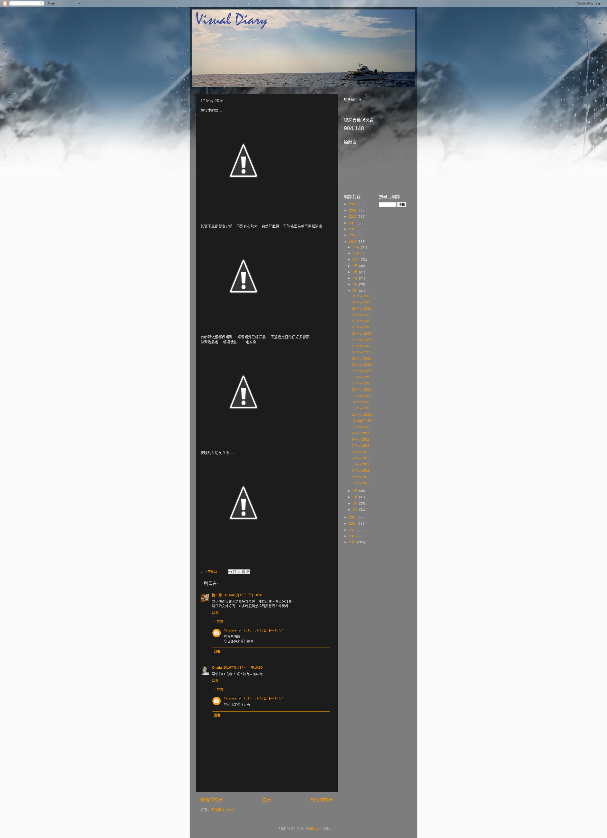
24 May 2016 (362, 340)
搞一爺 (217, 595)
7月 (356, 278)
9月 (356, 266)
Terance (230, 630)
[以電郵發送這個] (230, 571)
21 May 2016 (362, 358)
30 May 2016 (362, 302)
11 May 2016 (361, 421)
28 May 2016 (362, 315)
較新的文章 (211, 799)
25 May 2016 (362, 333)
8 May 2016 (361, 439)
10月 (357, 259)
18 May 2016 (362, 377)
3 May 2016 (361, 470)
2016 (353, 241)
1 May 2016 (361, 483)
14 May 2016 (362, 402)
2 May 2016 (361, 477)
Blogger (316, 828)
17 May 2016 (362, 383)
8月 (356, 272)
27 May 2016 (362, 321)
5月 (356, 291)
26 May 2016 (362, 327)
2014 (353, 523)
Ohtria (217, 667)
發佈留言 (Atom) (223, 810)
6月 (356, 284)
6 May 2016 (361, 452)
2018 (353, 229)
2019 (353, 223)
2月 (356, 503)
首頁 (266, 799)
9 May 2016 (361, 433)
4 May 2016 (361, 464)
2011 (353, 542)
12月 (357, 247)
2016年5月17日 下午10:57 (263, 630)
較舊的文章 (322, 799)
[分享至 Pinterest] (248, 571)
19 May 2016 (362, 371)
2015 (353, 517)
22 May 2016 (362, 352)
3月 (356, 497)
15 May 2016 (362, 396)
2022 (353, 204)
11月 (356, 253)
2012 (353, 536)
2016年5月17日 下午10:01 (243, 595)
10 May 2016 (362, 427)
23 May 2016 (362, 346)
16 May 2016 (362, 389)
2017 (353, 235)
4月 (356, 491)
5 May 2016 (361, 458)
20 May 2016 (362, 364)
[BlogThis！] (234, 571)
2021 (353, 210)
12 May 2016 (362, 414)
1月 (356, 509)
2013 (353, 530)
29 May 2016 (362, 308)
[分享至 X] (239, 571)
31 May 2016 (362, 296)
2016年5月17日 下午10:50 (243, 667)
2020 (353, 216)
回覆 (215, 612)
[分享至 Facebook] (243, 571)
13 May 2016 (362, 408)
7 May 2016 (361, 445)
